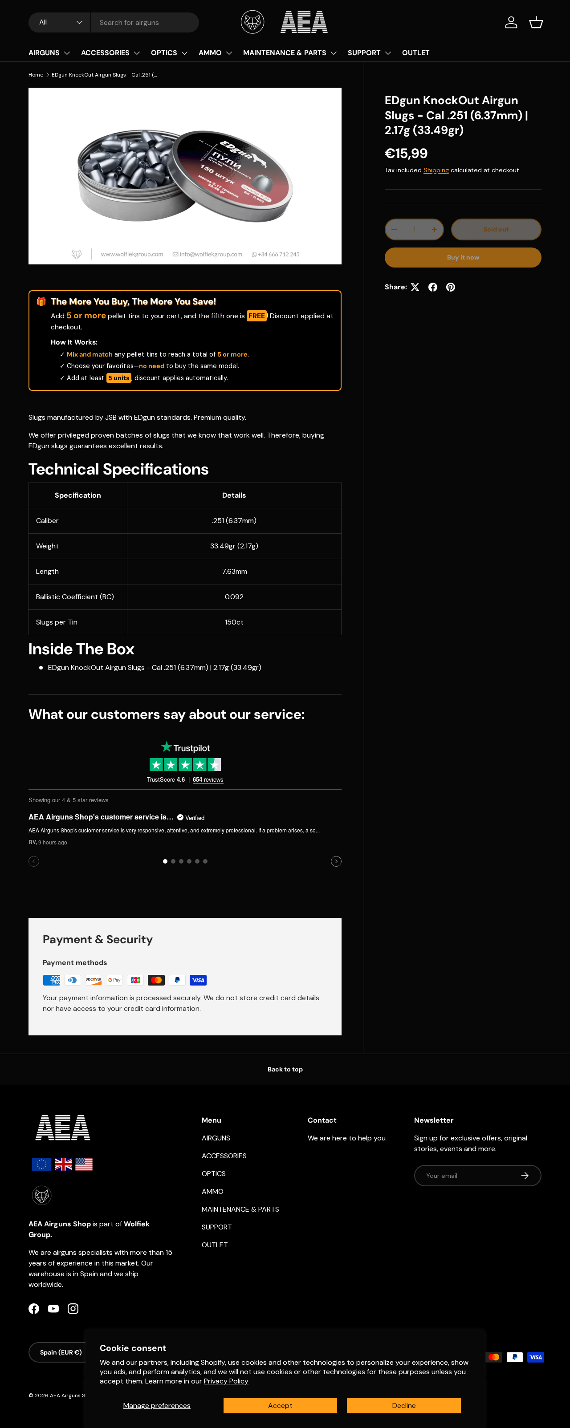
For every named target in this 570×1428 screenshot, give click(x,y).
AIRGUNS (44, 52)
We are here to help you (347, 1138)
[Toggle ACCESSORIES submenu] (136, 53)
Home (35, 74)
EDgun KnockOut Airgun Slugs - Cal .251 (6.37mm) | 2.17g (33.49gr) (105, 74)
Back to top (285, 1069)
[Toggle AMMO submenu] (229, 53)
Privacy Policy (226, 1381)
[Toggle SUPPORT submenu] (388, 53)
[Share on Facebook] (433, 287)
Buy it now (463, 257)
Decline (404, 1405)
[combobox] (113, 22)
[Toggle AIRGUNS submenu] (66, 53)
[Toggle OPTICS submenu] (184, 53)
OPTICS (164, 52)
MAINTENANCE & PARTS (284, 52)
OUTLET (416, 52)
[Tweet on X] (415, 287)
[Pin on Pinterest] (451, 287)
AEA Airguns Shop (72, 1395)
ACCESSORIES (105, 52)
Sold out (496, 229)
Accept (280, 1405)
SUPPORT (364, 52)
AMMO (210, 52)
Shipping (436, 170)
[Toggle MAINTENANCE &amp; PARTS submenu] (333, 53)
